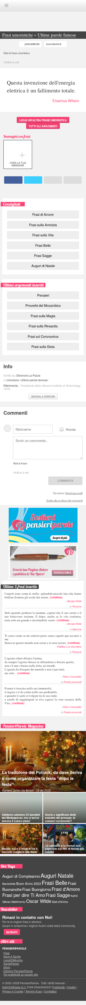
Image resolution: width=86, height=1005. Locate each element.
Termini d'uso (33, 991)
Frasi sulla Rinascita (43, 325)
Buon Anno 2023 (28, 883)
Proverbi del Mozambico (43, 305)
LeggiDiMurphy (13, 960)
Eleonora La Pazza (28, 375)
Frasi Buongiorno (36, 889)
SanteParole (11, 963)
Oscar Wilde (38, 901)
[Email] (53, 180)
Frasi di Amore (43, 214)
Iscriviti (11, 932)
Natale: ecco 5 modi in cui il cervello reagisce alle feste (19, 850)
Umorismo (12, 380)
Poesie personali (72, 682)
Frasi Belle (43, 245)
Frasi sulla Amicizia (43, 224)
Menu (6, 5)
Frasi (6, 953)
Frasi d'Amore (66, 889)
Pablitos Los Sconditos (69, 646)
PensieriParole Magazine (23, 726)
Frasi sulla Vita (43, 234)
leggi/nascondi (74, 493)
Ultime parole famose (34, 380)
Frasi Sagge (43, 255)
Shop (6, 967)
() (43, 595)
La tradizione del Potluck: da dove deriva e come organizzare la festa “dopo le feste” (42, 778)
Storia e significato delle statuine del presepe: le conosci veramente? (60, 818)
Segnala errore (43, 396)
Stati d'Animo (60, 902)
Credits (71, 987)
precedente (32, 44)
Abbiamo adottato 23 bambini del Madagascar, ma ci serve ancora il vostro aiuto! (21, 818)
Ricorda (71, 429)
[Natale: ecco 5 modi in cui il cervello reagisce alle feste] (21, 839)
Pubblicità (58, 987)
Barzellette (9, 884)
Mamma (76, 629)
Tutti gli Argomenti (43, 126)
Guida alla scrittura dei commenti (64, 500)
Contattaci (50, 991)
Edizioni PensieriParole (18, 971)
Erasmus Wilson (66, 100)
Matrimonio (18, 902)
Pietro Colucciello (72, 676)
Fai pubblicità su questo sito (20, 974)
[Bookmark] (73, 180)
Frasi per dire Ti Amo (23, 895)
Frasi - (43, 5)
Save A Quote (12, 956)
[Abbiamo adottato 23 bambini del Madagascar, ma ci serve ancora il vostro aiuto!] (21, 808)
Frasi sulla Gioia (43, 346)
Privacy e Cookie (12, 991)
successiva (53, 44)
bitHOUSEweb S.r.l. (14, 987)
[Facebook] (13, 180)
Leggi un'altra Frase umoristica (43, 120)
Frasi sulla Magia (43, 315)
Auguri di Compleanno (21, 876)
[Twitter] (33, 180)
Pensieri (43, 295)
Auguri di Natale (43, 265)
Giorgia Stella (74, 601)
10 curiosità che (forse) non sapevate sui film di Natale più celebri (64, 849)
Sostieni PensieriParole (43, 525)
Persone (76, 606)
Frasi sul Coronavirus (43, 336)
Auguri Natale (57, 875)
